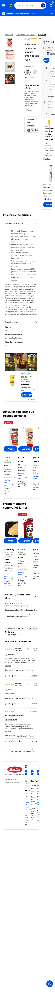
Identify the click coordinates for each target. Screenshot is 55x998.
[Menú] (4, 5)
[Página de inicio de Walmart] (10, 5)
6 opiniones (23, 606)
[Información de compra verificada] (28, 649)
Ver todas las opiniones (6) (21, 751)
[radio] (27, 74)
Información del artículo (17, 214)
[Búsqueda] (43, 5)
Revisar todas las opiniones (17, 616)
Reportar (34, 676)
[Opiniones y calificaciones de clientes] (35, 596)
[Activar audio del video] (34, 356)
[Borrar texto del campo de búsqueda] (39, 5)
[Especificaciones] (35, 322)
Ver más (29, 110)
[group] (37, 39)
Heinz (26, 39)
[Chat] (49, 983)
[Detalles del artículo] (35, 223)
